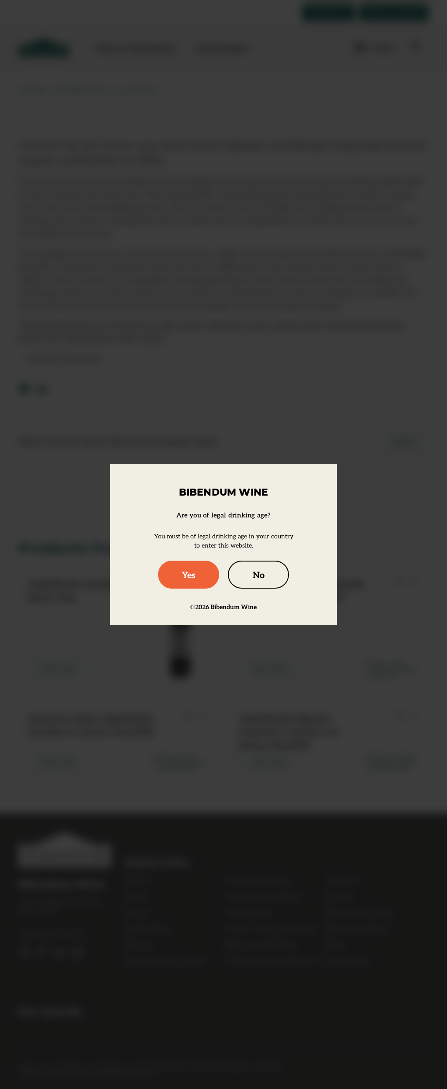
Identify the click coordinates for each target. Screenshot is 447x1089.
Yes (189, 574)
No (259, 574)
